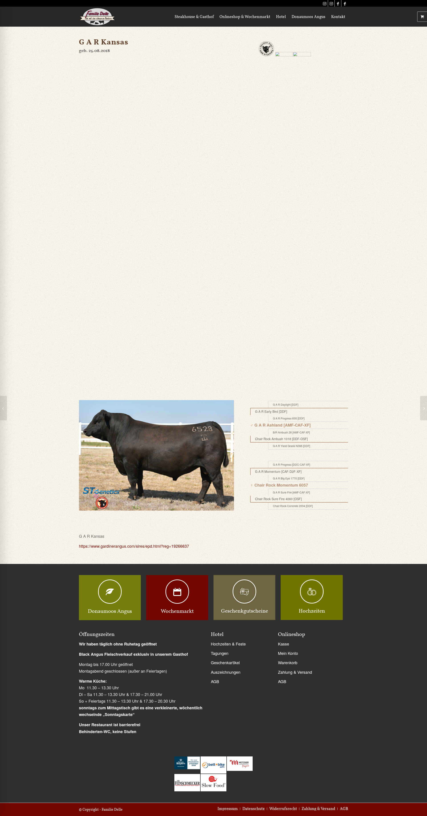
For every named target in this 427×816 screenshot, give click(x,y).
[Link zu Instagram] (324, 3)
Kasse (283, 644)
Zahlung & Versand (295, 672)
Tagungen (219, 653)
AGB (215, 681)
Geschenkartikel (225, 662)
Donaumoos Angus (110, 611)
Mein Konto (288, 653)
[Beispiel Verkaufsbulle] (423, 408)
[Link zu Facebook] (338, 3)
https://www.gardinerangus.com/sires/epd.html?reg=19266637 (134, 546)
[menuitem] (194, 17)
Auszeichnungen (225, 672)
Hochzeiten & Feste (228, 644)
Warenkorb (287, 662)
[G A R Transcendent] (3, 408)
